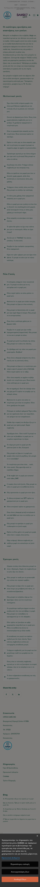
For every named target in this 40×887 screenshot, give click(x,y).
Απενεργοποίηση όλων (20, 871)
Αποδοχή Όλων (20, 879)
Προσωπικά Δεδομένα (11, 857)
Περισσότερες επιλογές (20, 864)
